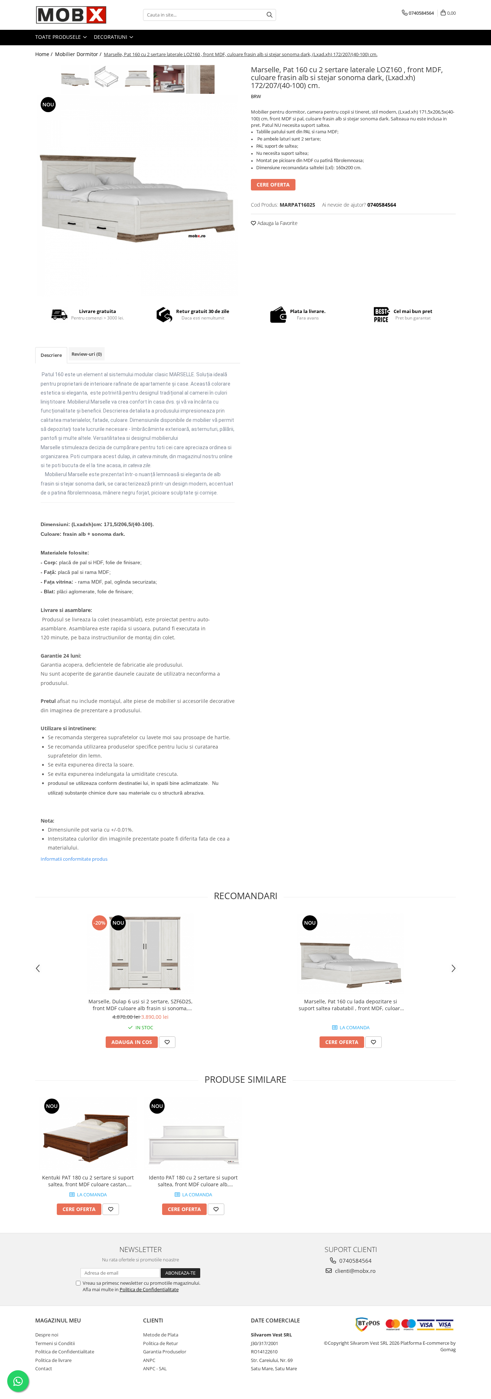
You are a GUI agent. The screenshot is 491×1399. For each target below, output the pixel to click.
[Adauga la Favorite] (167, 1042)
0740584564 (355, 1260)
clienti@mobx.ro (355, 1270)
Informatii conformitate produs (74, 859)
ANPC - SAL (155, 1368)
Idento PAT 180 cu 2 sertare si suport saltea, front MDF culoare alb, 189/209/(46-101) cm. (193, 1181)
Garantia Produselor (164, 1351)
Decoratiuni (111, 36)
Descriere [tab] (51, 355)
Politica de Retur (160, 1343)
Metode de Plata (160, 1334)
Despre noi (46, 1334)
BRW (256, 96)
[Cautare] (269, 15)
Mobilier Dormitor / (79, 54)
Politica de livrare (53, 1360)
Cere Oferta (273, 184)
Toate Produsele (58, 36)
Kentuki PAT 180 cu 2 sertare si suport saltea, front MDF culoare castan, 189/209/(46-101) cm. (88, 1181)
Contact (43, 1368)
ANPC (149, 1360)
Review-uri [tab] (87, 354)
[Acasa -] (71, 14)
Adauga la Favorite (277, 223)
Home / (44, 54)
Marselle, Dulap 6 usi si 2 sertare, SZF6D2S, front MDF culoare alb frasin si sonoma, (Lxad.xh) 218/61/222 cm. (140, 1005)
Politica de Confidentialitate (149, 1289)
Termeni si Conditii (55, 1343)
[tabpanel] (137, 195)
